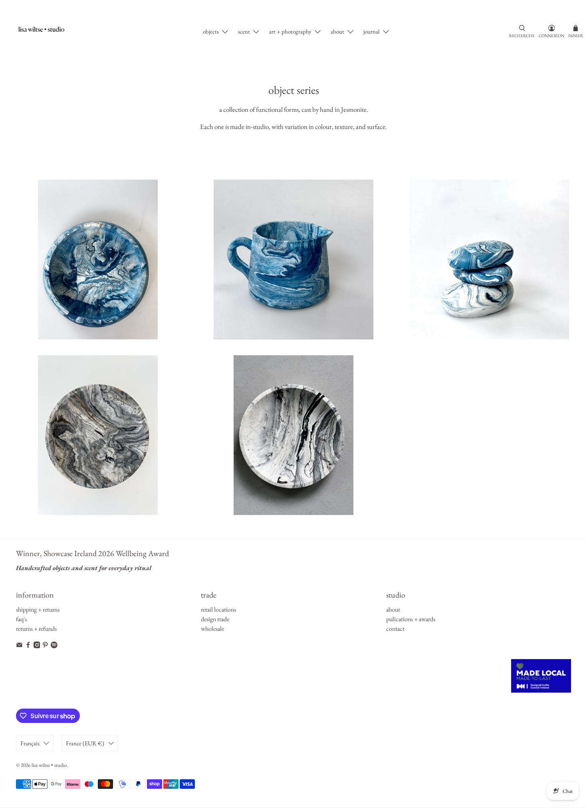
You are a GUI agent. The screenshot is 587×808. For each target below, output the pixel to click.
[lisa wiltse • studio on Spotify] (54, 646)
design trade (215, 619)
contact (395, 628)
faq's (21, 619)
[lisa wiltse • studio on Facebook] (28, 646)
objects (211, 31)
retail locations (218, 609)
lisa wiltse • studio (49, 765)
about (337, 31)
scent (244, 31)
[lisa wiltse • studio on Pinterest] (45, 646)
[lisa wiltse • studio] (45, 32)
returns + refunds (36, 628)
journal (371, 31)
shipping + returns (37, 609)
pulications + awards (410, 619)
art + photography (290, 31)
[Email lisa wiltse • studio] (19, 646)
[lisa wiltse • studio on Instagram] (37, 646)
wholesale (212, 628)
